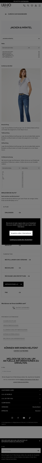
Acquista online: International (21, 233)
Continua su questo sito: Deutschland (21, 240)
